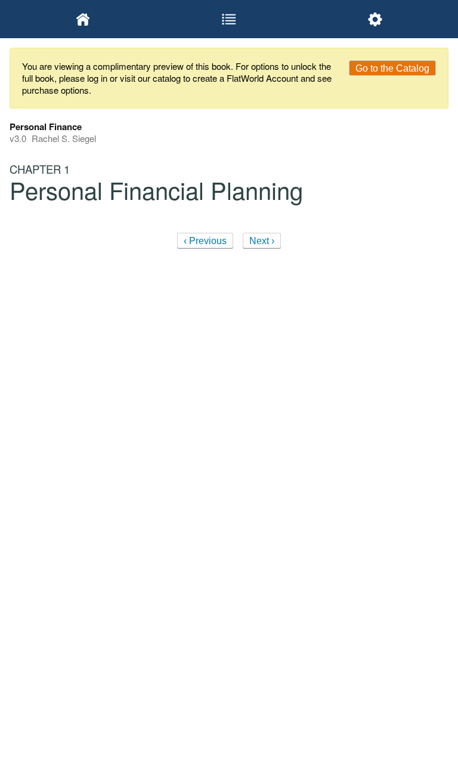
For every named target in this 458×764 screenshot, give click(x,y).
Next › (261, 241)
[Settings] (375, 19)
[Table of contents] (229, 19)
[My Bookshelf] (83, 19)
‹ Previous (205, 241)
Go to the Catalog (392, 68)
